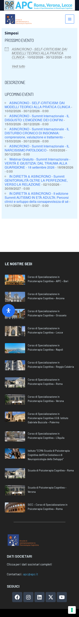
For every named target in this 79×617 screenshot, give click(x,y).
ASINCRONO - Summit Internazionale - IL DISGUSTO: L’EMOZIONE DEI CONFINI (37, 118)
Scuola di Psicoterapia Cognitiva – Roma (51, 470)
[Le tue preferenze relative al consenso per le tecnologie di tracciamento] (72, 610)
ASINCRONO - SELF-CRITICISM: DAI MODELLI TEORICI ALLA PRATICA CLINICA (39, 53)
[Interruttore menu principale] (69, 19)
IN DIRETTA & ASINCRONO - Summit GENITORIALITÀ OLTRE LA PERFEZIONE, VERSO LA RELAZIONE (36, 180)
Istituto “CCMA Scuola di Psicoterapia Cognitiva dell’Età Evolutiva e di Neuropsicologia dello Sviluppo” (49, 455)
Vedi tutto (18, 66)
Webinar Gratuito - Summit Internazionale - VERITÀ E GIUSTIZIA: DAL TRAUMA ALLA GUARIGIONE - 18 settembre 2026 (37, 163)
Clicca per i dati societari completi (29, 564)
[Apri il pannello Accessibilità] (8, 310)
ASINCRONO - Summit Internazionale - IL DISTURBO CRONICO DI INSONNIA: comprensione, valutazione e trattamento (37, 133)
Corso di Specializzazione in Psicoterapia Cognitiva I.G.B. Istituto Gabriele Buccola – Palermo (48, 418)
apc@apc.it (30, 574)
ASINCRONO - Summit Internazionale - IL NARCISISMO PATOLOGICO (37, 148)
